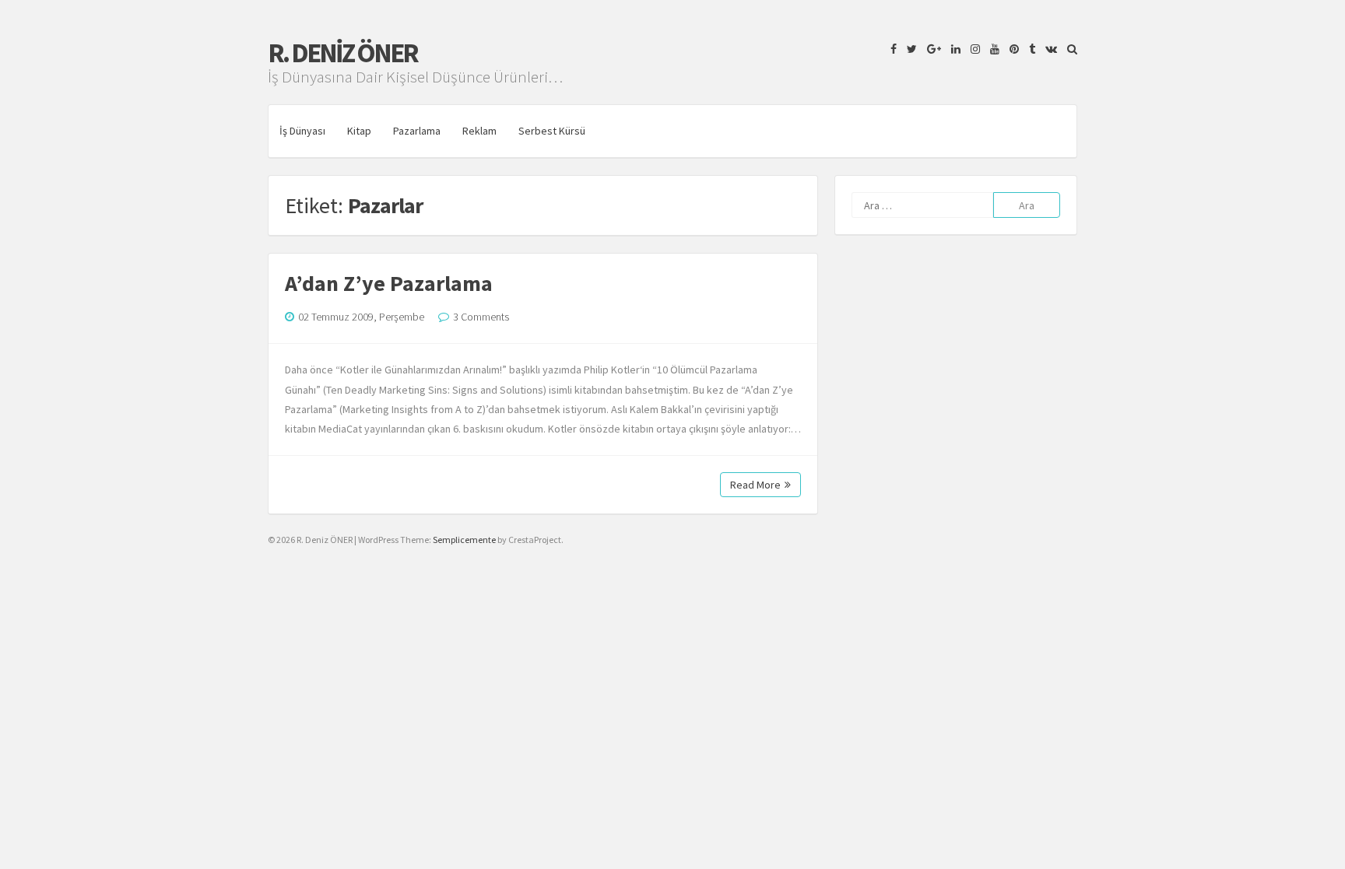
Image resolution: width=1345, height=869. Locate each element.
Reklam (479, 131)
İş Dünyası (302, 131)
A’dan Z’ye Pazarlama (389, 283)
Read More (755, 485)
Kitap (359, 131)
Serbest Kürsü (551, 131)
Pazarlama (417, 131)
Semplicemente (464, 539)
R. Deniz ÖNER (342, 53)
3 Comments (481, 317)
